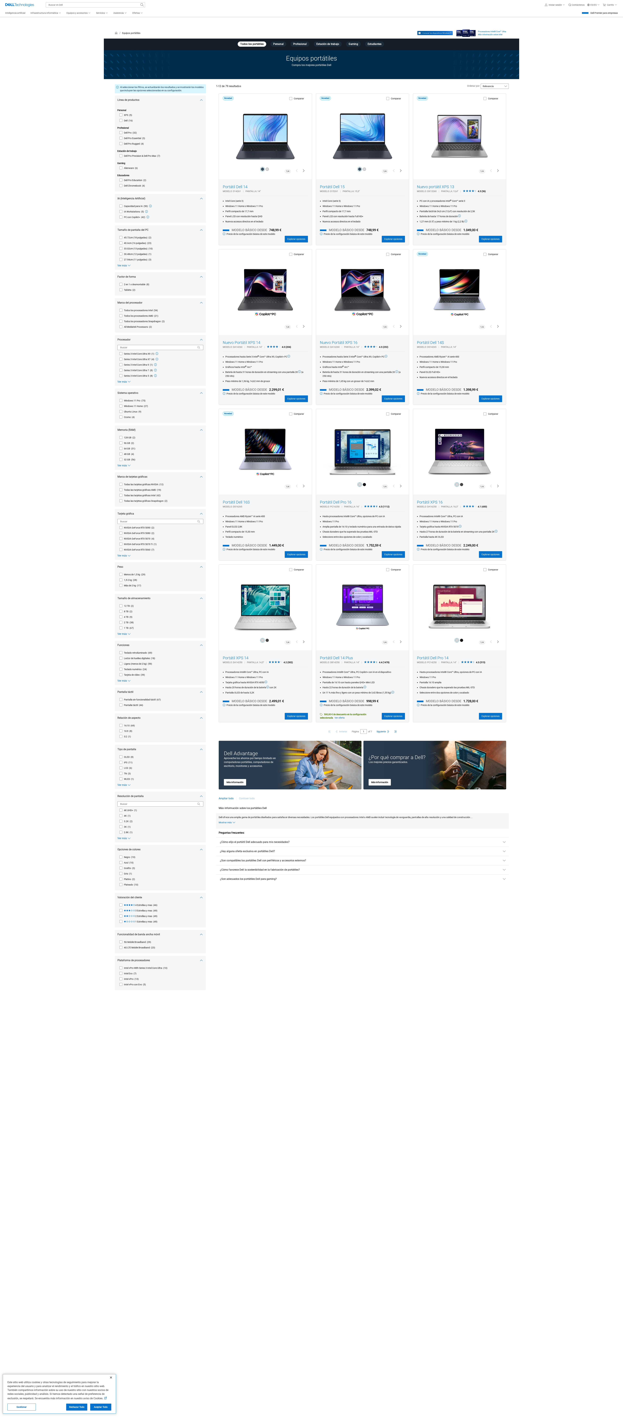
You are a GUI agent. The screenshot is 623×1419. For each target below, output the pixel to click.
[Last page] (395, 731)
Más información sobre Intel (490, 34)
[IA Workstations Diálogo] (146, 211)
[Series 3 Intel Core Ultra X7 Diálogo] (157, 359)
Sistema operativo (127, 392)
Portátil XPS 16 (430, 502)
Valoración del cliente (129, 897)
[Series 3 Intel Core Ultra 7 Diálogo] (155, 370)
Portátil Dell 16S (236, 502)
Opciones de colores (128, 849)
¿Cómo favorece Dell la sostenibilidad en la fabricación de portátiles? (260, 869)
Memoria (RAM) (126, 429)
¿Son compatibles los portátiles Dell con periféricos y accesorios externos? (263, 860)
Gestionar (22, 1407)
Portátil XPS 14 (235, 658)
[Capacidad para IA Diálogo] (150, 206)
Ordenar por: (473, 86)
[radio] (262, 169)
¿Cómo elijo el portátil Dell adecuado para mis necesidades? (255, 842)
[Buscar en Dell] (142, 4)
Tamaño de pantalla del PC (132, 229)
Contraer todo (247, 798)
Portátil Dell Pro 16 (335, 502)
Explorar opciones (296, 239)
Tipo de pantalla (126, 749)
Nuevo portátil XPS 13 (435, 187)
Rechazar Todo (77, 1407)
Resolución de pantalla (130, 796)
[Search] (199, 347)
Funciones (123, 645)
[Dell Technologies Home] (19, 4)
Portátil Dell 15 (332, 187)
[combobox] (95, 4)
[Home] (116, 33)
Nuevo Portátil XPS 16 (338, 342)
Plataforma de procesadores (133, 960)
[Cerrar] (111, 1377)
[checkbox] (126, 115)
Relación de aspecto (128, 717)
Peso (120, 566)
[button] (555, 4)
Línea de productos (128, 99)
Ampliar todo (226, 798)
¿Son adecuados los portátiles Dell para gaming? (248, 878)
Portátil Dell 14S (430, 342)
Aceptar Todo (101, 1407)
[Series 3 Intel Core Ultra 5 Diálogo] (155, 375)
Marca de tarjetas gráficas (132, 476)
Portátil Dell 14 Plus (336, 658)
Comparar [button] (299, 98)
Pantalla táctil (125, 691)
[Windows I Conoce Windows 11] (435, 33)
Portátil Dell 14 (235, 187)
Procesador (123, 339)
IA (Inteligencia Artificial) (131, 198)
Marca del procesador (129, 302)
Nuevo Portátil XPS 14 (241, 342)
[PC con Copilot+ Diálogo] (148, 217)
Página (355, 731)
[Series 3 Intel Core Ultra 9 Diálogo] (155, 364)
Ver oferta (340, 717)
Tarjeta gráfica (125, 513)
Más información (235, 782)
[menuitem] (46, 13)
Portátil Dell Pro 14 (432, 658)
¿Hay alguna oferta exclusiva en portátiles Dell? (247, 851)
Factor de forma (126, 276)
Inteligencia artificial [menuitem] (15, 13)
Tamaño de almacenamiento (133, 598)
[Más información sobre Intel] (466, 32)
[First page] (329, 731)
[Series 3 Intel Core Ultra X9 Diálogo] (157, 353)
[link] (576, 4)
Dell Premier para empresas (604, 13)
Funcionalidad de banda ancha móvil (138, 934)
